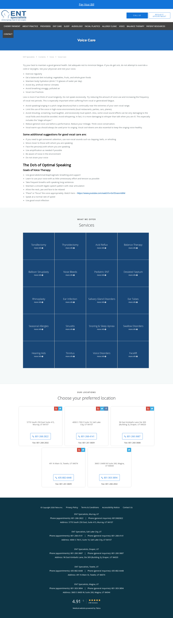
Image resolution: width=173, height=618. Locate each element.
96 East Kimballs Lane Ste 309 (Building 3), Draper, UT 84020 (132, 423)
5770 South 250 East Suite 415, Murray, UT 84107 (40, 423)
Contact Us (128, 507)
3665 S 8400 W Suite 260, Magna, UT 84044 (109, 464)
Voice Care (62, 57)
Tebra (98, 608)
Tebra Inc (58, 507)
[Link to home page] (9, 15)
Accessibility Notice (111, 507)
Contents (42, 57)
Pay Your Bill (86, 4)
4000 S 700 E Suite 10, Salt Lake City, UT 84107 (86, 423)
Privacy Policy (72, 507)
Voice (52, 57)
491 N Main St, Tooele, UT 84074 (63, 463)
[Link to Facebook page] (106, 409)
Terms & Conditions (90, 507)
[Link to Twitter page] (60, 409)
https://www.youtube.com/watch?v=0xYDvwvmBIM (101, 193)
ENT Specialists (29, 57)
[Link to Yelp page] (56, 409)
